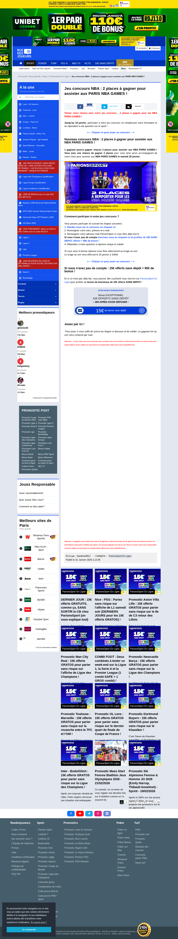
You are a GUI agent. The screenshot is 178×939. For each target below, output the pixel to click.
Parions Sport (45, 829)
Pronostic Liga (28, 432)
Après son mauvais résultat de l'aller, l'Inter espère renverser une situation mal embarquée (77, 797)
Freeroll (121, 854)
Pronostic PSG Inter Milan (44, 418)
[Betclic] (38, 559)
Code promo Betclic (48, 891)
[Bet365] (38, 599)
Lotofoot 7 (43, 834)
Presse (15, 848)
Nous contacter (19, 834)
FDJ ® (64, 63)
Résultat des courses (141, 848)
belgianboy (23, 366)
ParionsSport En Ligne (120, 556)
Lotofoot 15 (44, 838)
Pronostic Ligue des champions (28, 438)
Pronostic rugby (46, 857)
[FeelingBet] (38, 629)
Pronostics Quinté (29, 469)
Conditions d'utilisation (23, 857)
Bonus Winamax (45, 457)
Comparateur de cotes (49, 886)
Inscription (143, 48)
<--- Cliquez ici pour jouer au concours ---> (110, 132)
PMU (137, 829)
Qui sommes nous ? (21, 838)
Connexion (155, 48)
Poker (42, 63)
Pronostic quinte (140, 840)
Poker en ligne (122, 831)
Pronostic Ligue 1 (29, 423)
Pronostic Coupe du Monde (48, 868)
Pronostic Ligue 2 (45, 423)
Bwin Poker (123, 875)
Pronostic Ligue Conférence (28, 444)
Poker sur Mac (123, 848)
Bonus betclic (28, 454)
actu (88, 63)
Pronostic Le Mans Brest (77, 843)
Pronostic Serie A (29, 426)
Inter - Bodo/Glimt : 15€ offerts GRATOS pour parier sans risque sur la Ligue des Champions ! (75, 779)
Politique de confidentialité (18, 868)
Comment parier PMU (141, 856)
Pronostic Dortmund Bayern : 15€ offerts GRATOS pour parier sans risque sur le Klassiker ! (143, 722)
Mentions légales (20, 861)
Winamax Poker (122, 861)
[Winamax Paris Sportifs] (38, 537)
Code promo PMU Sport (47, 898)
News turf (140, 862)
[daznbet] (38, 639)
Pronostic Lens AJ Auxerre (78, 829)
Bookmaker (44, 843)
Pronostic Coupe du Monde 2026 (29, 418)
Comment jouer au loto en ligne (28, 461)
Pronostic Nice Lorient (76, 838)
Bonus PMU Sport (46, 454)
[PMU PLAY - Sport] (38, 548)
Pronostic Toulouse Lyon (77, 834)
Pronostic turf (142, 834)
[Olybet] (38, 609)
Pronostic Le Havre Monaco (79, 852)
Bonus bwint (27, 457)
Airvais (21, 385)
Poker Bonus (124, 842)
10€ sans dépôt (104, 63)
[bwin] (38, 578)
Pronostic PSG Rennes (77, 861)
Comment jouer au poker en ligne (45, 461)
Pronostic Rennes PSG (77, 857)
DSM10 (21, 347)
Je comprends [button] (29, 929)
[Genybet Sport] (38, 619)
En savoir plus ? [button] (39, 922)
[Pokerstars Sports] (38, 589)
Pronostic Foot (35, 410)
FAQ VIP (15, 874)
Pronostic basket (46, 861)
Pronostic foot (45, 848)
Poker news (124, 837)
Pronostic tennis (46, 852)
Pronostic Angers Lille (76, 848)
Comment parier (46, 882)
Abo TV (41, 466)
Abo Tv (76, 63)
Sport (30, 63)
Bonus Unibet (44, 448)
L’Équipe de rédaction (22, 843)
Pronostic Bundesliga (43, 433)
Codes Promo (28, 466)
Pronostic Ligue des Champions (48, 876)
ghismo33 (22, 328)
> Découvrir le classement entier (44, 398)
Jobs (13, 852)
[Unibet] (38, 568)
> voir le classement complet (46, 647)
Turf (54, 63)
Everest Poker (122, 869)
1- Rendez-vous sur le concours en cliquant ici (90, 227)
